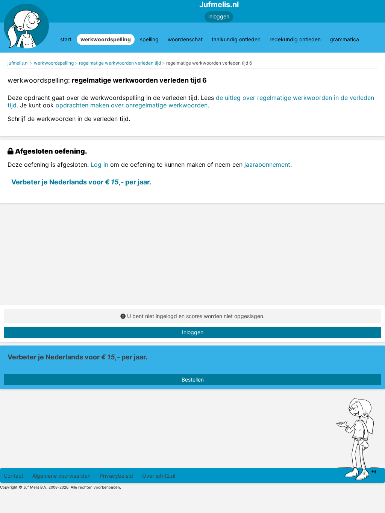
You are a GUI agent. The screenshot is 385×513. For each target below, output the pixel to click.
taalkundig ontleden (236, 39)
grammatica (344, 39)
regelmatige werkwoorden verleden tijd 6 (209, 63)
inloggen (218, 16)
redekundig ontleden (295, 39)
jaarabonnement (267, 164)
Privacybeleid (116, 475)
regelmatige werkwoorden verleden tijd (120, 63)
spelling (149, 39)
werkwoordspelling (105, 39)
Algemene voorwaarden (61, 475)
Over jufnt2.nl (158, 475)
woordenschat (185, 39)
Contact (13, 475)
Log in (99, 164)
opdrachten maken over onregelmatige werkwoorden (132, 105)
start (65, 39)
